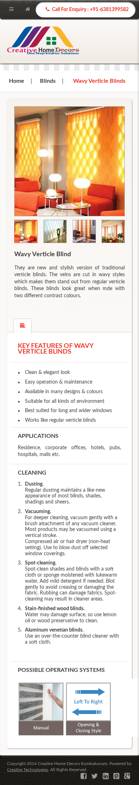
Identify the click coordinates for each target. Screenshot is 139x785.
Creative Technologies (27, 770)
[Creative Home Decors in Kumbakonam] (43, 41)
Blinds (48, 81)
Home (16, 81)
